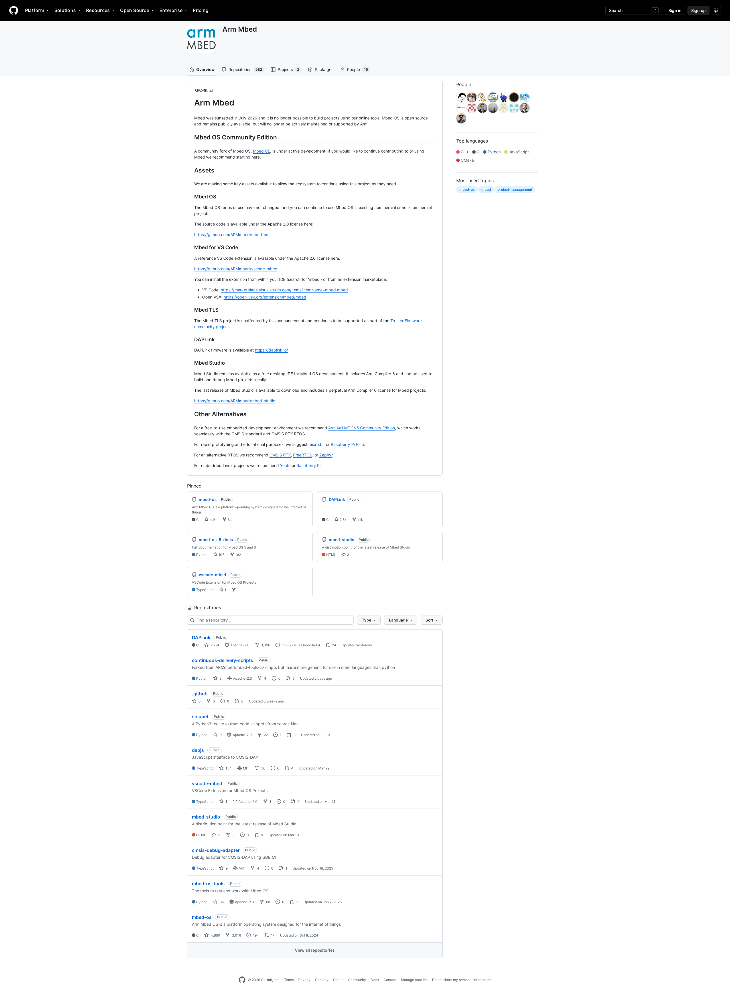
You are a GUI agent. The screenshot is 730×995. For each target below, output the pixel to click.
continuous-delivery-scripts (222, 660)
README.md (204, 91)
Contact (390, 980)
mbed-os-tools (208, 883)
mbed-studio (206, 817)
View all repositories (315, 950)
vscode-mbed (207, 783)
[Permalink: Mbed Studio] (190, 363)
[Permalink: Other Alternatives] (190, 414)
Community (357, 980)
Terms (289, 980)
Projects (288, 69)
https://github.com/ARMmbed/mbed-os (231, 234)
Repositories (245, 69)
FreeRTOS (302, 454)
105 (221, 555)
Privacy (304, 980)
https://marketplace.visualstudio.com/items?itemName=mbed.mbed (284, 289)
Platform (34, 10)
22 (265, 735)
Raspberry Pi (309, 465)
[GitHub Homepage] (242, 980)
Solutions (65, 10)
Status (338, 980)
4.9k (213, 519)
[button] (369, 620)
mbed (486, 189)
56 (262, 768)
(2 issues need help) (304, 645)
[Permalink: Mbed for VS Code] (190, 247)
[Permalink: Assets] (190, 170)
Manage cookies (414, 980)
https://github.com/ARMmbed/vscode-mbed (235, 268)
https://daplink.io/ (271, 350)
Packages (324, 69)
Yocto (285, 465)
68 (267, 902)
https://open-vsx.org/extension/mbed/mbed (265, 297)
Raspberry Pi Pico (347, 444)
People (357, 69)
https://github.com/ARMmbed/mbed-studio (234, 400)
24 (333, 645)
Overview (205, 69)
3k (229, 519)
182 (237, 555)
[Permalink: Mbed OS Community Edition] (190, 137)
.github (200, 693)
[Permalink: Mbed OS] (190, 197)
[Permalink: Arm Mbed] (190, 103)
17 (272, 935)
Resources (98, 10)
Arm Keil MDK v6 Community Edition (361, 427)
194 (255, 935)
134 (228, 768)
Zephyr (325, 454)
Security (321, 980)
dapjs (198, 750)
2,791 (214, 645)
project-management (515, 189)
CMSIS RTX (280, 454)
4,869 (215, 935)
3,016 (236, 935)
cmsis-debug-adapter (216, 850)
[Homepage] (13, 10)
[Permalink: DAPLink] (190, 340)
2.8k (342, 519)
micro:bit (317, 444)
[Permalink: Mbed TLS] (190, 310)
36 (221, 902)
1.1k (359, 519)
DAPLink (201, 637)
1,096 (265, 645)
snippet (200, 716)
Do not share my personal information (461, 980)
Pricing (200, 10)
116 (284, 645)
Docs (375, 980)
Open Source (134, 10)
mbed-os (202, 917)
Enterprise (170, 10)
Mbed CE (261, 151)
